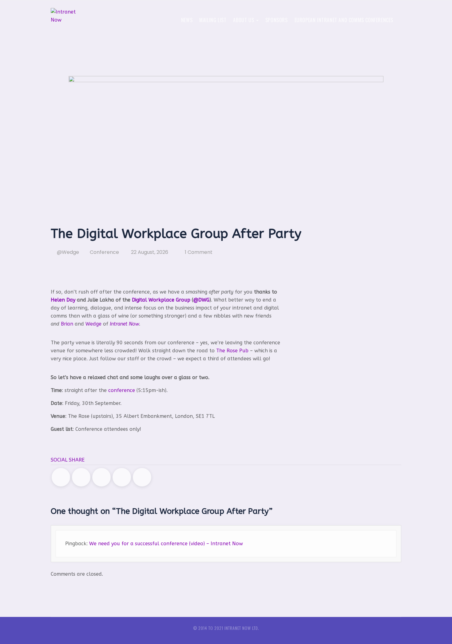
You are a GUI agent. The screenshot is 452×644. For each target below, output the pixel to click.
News (186, 20)
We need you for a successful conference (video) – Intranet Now (166, 543)
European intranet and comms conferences (344, 20)
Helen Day (63, 300)
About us (244, 20)
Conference (104, 252)
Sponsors (276, 20)
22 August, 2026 (149, 252)
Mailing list (212, 20)
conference (150, 273)
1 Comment (198, 252)
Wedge (93, 324)
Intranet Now (124, 324)
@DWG (201, 300)
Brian (67, 324)
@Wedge (67, 252)
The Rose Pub (232, 351)
